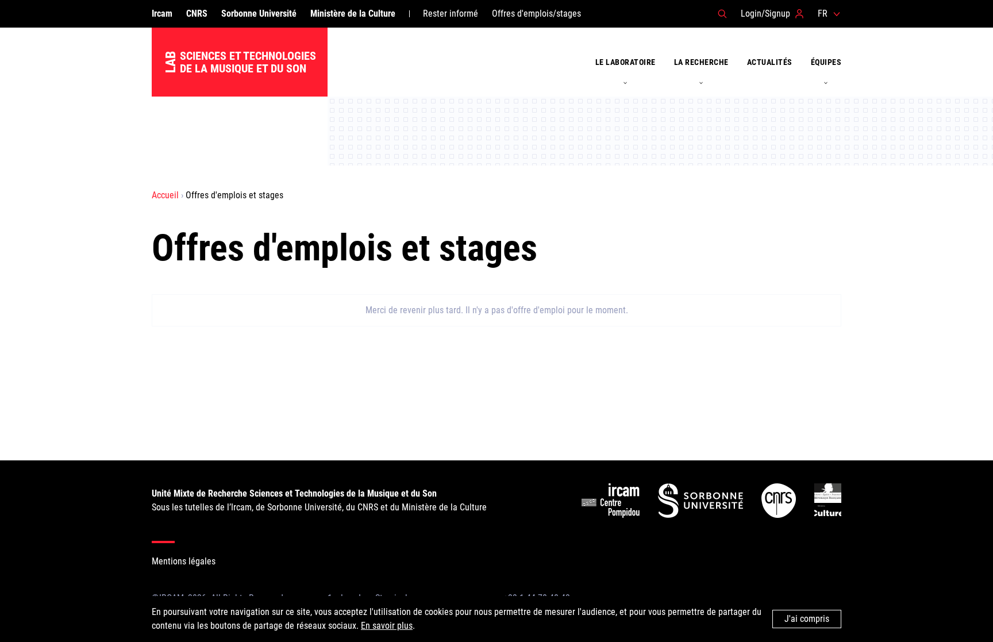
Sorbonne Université (259, 13)
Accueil (165, 195)
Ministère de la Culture (352, 13)
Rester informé (450, 13)
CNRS (196, 13)
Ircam (162, 13)
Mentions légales (183, 561)
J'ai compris (806, 618)
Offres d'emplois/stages (536, 13)
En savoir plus (387, 625)
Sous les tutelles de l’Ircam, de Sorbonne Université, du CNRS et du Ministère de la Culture (319, 500)
